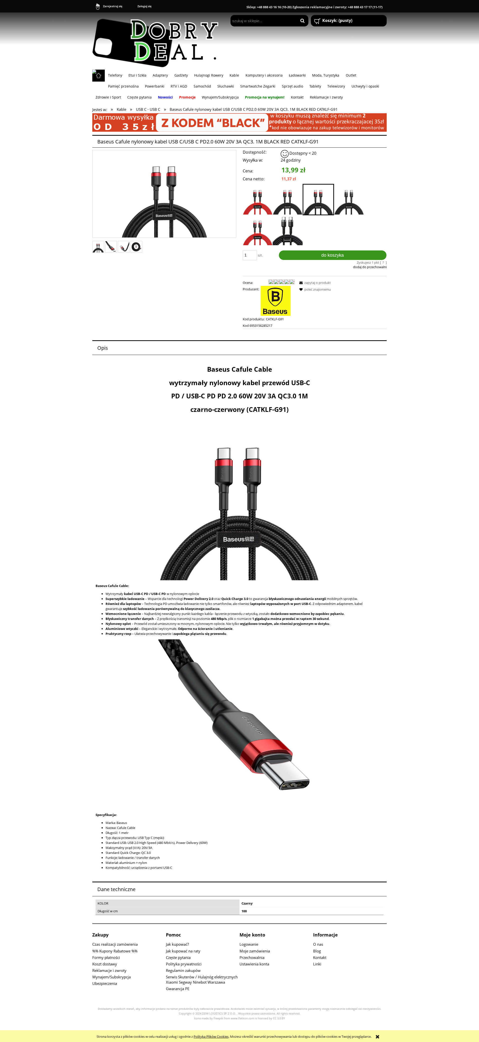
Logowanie (249, 944)
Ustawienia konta (254, 963)
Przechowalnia (252, 957)
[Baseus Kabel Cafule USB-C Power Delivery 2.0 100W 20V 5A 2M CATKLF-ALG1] (288, 230)
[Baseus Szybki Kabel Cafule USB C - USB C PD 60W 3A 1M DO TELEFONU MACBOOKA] (258, 230)
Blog (317, 950)
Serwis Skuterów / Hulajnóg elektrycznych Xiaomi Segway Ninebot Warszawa (202, 979)
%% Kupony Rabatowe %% (114, 950)
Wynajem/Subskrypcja (111, 976)
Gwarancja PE (177, 988)
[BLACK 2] (239, 122)
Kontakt (319, 957)
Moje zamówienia (255, 950)
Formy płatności (106, 957)
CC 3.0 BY (279, 1018)
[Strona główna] (157, 40)
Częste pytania (178, 957)
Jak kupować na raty (183, 950)
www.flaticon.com (242, 1018)
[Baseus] (276, 300)
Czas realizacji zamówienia (115, 944)
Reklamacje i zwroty (109, 970)
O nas (318, 944)
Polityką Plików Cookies (211, 1036)
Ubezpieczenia (104, 983)
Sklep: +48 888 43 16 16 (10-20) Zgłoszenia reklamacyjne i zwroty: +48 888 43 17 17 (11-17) (314, 7)
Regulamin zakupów (183, 970)
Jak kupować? (177, 944)
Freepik (218, 1018)
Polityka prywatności (184, 963)
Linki (317, 963)
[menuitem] (115, 75)
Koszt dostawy (104, 963)
